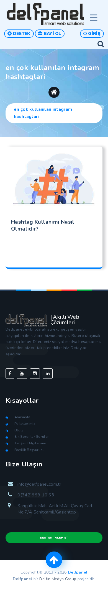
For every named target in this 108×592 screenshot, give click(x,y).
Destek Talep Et (54, 538)
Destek (21, 33)
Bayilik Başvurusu (29, 449)
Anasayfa (22, 417)
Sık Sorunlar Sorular (31, 436)
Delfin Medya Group (57, 579)
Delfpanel (78, 572)
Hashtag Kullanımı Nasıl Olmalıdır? (42, 226)
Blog (18, 430)
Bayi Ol (51, 33)
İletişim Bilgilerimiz (30, 443)
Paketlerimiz (24, 423)
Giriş (94, 33)
